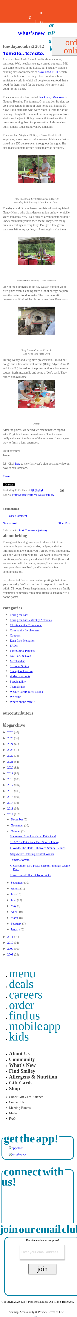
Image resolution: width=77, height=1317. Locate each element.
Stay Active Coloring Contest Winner (32, 854)
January (16, 929)
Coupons (15, 635)
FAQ (12, 1118)
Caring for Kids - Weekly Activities (31, 620)
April (14, 911)
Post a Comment (17, 515)
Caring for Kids (19, 615)
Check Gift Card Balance (26, 1097)
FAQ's (14, 645)
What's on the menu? (22, 701)
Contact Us (16, 1102)
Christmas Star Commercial (26, 625)
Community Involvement (24, 630)
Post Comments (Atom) (33, 530)
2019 (10, 773)
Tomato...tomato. (20, 859)
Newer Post (10, 523)
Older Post (64, 523)
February (16, 923)
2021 (10, 761)
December (17, 819)
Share (6, 476)
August (15, 888)
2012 (10, 814)
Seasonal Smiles (19, 666)
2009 (10, 948)
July (13, 894)
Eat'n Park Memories (22, 640)
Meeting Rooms (20, 1108)
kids (19, 1036)
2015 (10, 796)
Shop (14, 1088)
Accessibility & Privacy (33, 1312)
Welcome (15, 696)
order (21, 1005)
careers (30, 44)
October (16, 831)
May (14, 906)
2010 (10, 942)
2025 (10, 738)
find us (24, 1015)
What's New (22, 1065)
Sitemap (14, 1312)
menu (22, 973)
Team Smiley (17, 686)
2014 (10, 802)
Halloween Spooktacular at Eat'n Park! (33, 836)
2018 (10, 779)
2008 (10, 954)
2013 (10, 808)
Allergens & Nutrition (33, 1077)
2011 (10, 936)
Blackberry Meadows (51, 97)
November (17, 825)
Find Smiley (22, 1071)
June (14, 900)
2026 (10, 732)
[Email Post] (61, 490)
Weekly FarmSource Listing (26, 691)
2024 (10, 744)
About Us (19, 1053)
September (17, 882)
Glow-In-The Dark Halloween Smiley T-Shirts (37, 848)
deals (24, 44)
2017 (10, 785)
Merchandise (17, 661)
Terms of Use (56, 1312)
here (17, 463)
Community (22, 1059)
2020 (10, 767)
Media (13, 1113)
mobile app (35, 1026)
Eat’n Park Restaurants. (35, 1301)
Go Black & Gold (20, 656)
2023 (10, 749)
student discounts (20, 676)
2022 (10, 755)
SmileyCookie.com (21, 671)
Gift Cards (21, 1082)
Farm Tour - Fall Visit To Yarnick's (30, 875)
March (15, 917)
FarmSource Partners (24, 494)
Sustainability (46, 494)
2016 (10, 791)
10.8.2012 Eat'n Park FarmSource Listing (34, 842)
